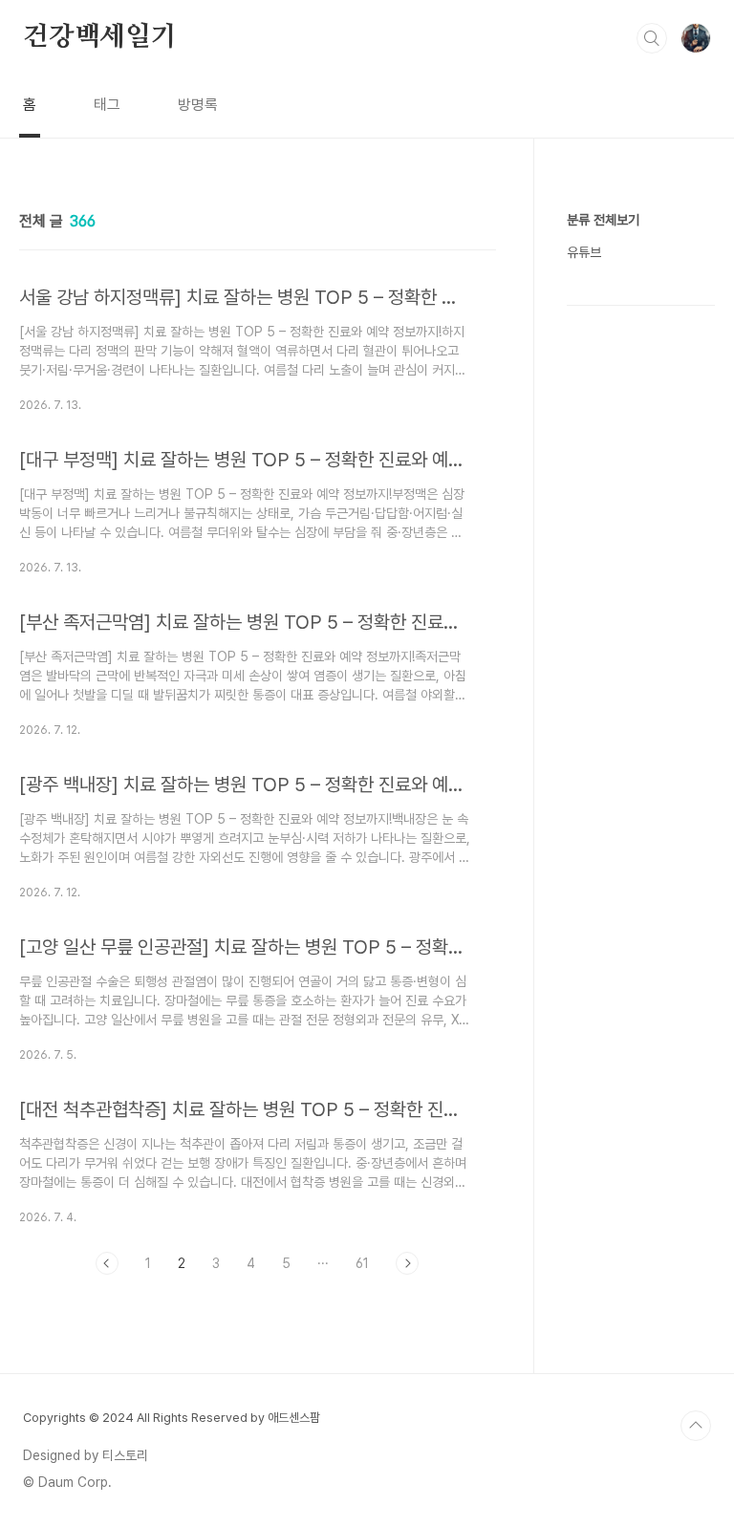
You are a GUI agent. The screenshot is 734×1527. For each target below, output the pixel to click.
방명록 (198, 105)
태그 (107, 105)
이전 (107, 1263)
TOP (695, 1425)
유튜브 (584, 252)
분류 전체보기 (603, 219)
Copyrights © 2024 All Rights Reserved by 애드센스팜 (171, 1417)
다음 (407, 1263)
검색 (651, 38)
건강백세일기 (100, 37)
